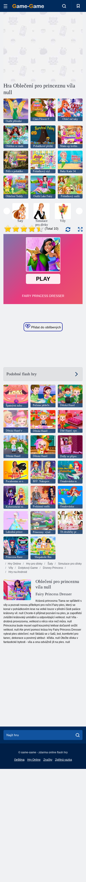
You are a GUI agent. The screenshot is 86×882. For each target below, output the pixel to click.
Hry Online (14, 563)
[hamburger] (5, 6)
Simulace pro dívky (69, 563)
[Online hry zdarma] (28, 6)
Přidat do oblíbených (45, 327)
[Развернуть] (80, 229)
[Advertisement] (42, 46)
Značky (47, 759)
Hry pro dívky (33, 563)
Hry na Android (17, 572)
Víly (10, 567)
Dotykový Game (27, 567)
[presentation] (6, 211)
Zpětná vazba (63, 759)
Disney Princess (52, 567)
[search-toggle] (64, 6)
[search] (78, 735)
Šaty (50, 563)
